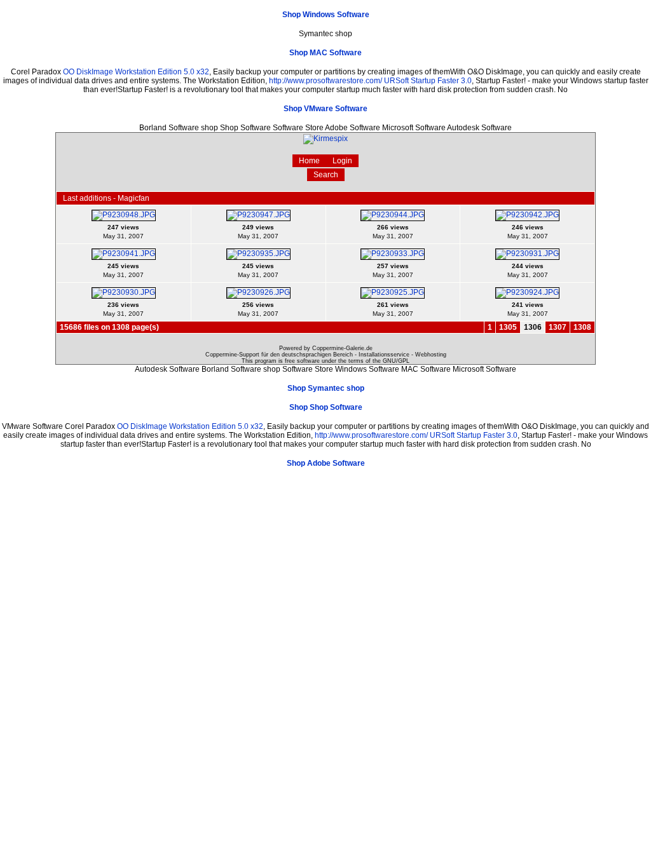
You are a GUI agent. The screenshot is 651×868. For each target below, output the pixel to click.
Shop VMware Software (325, 108)
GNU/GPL (396, 361)
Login (342, 160)
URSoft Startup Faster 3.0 (428, 80)
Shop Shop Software (325, 407)
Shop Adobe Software (326, 463)
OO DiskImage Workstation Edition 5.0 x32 (136, 71)
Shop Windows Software (325, 14)
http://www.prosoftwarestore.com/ (325, 80)
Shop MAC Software (325, 52)
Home (309, 160)
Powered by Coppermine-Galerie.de (326, 348)
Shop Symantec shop (325, 388)
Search (325, 174)
